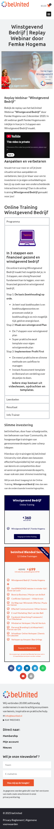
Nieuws (7, 747)
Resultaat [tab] (11, 407)
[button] (48, 14)
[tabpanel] (27, 310)
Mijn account (11, 741)
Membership (10, 735)
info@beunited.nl (13, 715)
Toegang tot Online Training (27, 537)
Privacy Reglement (13, 820)
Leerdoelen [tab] (12, 399)
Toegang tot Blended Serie (27, 648)
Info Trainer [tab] (13, 414)
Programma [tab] (13, 221)
